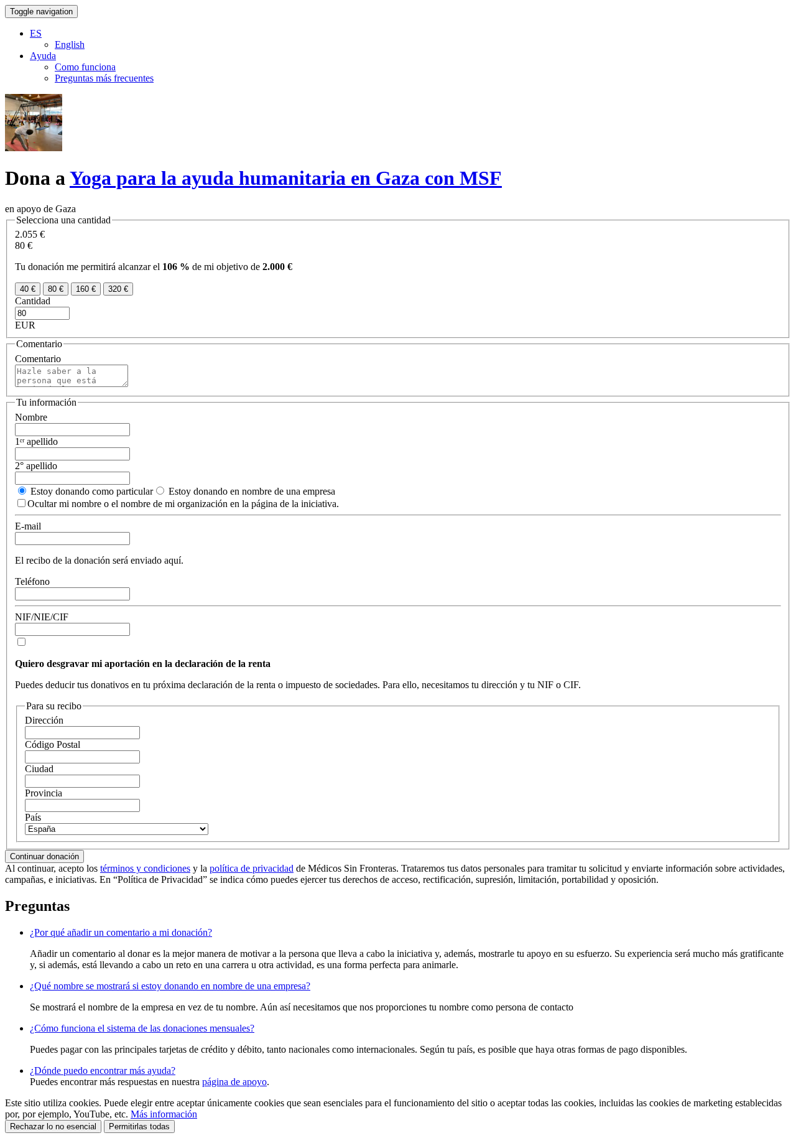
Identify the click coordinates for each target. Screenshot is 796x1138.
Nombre (31, 417)
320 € (118, 289)
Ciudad (39, 768)
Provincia (43, 793)
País (33, 817)
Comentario (38, 358)
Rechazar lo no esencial (53, 1126)
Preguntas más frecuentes (104, 78)
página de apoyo (234, 1081)
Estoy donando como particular (90, 491)
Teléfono (32, 581)
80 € (55, 289)
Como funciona (85, 67)
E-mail (28, 526)
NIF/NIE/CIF (41, 617)
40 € (27, 289)
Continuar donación (44, 856)
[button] (36, 33)
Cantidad (32, 301)
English (70, 44)
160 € (86, 289)
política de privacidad (252, 868)
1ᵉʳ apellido (36, 441)
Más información (164, 1114)
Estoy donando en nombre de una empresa (250, 491)
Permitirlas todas (139, 1126)
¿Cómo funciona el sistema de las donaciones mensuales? (142, 1028)
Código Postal (52, 744)
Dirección (44, 720)
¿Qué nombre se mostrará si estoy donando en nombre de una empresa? (170, 986)
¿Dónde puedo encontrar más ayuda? (102, 1070)
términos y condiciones (145, 868)
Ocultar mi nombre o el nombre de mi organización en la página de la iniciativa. (183, 503)
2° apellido (36, 465)
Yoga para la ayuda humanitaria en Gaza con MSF (286, 178)
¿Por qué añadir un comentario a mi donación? (121, 932)
